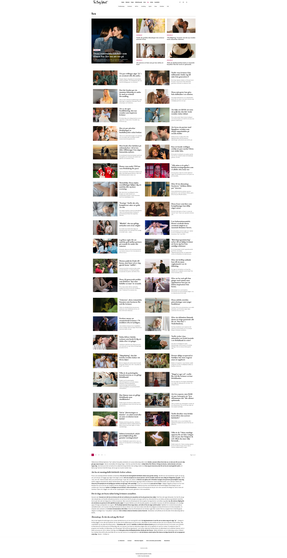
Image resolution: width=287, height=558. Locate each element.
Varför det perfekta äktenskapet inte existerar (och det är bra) (150, 38)
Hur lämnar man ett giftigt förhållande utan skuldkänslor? (129, 397)
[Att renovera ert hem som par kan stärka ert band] (150, 51)
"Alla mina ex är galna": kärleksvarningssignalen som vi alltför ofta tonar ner (182, 167)
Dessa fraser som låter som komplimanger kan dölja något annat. (181, 206)
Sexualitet (184, 14)
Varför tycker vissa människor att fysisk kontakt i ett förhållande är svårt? (182, 338)
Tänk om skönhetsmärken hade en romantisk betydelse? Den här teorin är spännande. (180, 63)
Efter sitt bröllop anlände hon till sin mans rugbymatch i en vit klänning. (181, 263)
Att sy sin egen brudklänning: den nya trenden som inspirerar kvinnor (128, 111)
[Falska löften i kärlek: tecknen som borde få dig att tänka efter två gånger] (105, 342)
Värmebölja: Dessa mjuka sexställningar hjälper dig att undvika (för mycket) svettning (130, 186)
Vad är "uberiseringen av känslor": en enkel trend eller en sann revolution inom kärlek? (130, 415)
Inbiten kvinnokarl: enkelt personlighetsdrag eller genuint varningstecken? (129, 435)
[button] (186, 2)
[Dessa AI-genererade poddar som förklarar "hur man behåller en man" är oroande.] (105, 284)
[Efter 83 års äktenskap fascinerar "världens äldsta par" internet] (157, 189)
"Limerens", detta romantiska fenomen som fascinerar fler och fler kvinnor (130, 302)
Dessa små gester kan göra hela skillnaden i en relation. (182, 93)
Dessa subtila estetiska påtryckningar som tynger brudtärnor (181, 302)
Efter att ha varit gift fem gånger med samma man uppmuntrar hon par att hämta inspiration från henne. (181, 282)
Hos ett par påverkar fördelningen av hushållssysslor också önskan (130, 130)
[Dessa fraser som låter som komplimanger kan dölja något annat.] (157, 209)
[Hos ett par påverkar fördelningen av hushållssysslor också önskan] (105, 133)
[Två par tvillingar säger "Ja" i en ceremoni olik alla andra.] (105, 77)
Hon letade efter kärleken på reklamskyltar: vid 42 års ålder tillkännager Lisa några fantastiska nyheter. (130, 148)
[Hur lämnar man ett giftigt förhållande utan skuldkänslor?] (105, 400)
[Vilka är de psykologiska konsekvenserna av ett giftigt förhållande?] (105, 379)
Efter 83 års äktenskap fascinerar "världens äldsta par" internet (181, 186)
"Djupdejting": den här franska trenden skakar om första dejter (129, 357)
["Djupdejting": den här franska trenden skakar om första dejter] (105, 360)
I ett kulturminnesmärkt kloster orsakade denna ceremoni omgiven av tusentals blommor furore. (181, 224)
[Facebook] (180, 2)
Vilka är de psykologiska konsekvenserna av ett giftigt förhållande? (130, 375)
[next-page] (105, 455)
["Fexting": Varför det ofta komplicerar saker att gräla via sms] (105, 209)
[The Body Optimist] (100, 2)
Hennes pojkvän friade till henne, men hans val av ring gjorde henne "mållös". (130, 263)
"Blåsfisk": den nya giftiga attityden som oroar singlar (129, 224)
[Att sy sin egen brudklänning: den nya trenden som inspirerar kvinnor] (105, 115)
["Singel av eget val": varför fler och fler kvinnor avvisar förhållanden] (157, 379)
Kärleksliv (191, 14)
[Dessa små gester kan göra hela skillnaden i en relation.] (157, 96)
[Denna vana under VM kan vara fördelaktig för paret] (105, 170)
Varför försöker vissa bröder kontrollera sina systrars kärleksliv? (182, 415)
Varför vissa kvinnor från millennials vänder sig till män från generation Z (181, 74)
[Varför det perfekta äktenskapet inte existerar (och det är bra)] (150, 26)
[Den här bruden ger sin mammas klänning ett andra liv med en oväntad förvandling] (105, 96)
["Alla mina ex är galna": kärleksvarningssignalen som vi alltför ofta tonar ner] (157, 170)
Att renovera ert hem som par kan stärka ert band (149, 63)
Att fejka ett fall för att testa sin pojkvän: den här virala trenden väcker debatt (182, 111)
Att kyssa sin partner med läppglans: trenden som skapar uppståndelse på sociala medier (181, 130)
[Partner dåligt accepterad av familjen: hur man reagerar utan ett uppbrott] (157, 360)
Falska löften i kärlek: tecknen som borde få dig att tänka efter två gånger (130, 339)
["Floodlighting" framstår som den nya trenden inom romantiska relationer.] (181, 26)
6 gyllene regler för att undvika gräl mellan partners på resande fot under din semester (130, 243)
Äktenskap (176, 14)
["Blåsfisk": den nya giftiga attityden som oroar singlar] (105, 227)
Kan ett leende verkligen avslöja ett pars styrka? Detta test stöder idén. (182, 149)
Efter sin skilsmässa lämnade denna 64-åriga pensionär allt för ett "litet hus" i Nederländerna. (182, 320)
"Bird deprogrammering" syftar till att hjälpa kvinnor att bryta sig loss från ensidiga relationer (182, 243)
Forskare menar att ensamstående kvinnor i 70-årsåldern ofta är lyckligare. (129, 320)
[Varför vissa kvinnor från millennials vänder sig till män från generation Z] (157, 77)
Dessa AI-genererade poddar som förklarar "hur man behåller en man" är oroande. (130, 281)
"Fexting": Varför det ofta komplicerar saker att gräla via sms (129, 205)
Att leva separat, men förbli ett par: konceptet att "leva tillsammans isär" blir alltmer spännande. (182, 397)
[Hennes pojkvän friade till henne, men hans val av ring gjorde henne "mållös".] (105, 266)
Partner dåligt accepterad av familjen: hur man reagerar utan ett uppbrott (182, 357)
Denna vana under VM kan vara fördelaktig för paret (129, 167)
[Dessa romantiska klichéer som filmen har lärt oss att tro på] (112, 41)
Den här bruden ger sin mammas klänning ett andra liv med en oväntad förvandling (130, 93)
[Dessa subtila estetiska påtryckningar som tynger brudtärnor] (157, 305)
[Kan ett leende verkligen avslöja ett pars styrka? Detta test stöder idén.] (157, 152)
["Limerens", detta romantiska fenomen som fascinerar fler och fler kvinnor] (105, 305)
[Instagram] (183, 2)
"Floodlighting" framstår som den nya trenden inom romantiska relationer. (181, 38)
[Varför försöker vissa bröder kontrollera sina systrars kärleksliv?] (157, 419)
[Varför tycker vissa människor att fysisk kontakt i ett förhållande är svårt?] (157, 342)
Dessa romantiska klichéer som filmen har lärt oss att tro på (110, 55)
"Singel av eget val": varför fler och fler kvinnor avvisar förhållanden (182, 376)
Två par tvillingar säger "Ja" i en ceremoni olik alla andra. (130, 74)
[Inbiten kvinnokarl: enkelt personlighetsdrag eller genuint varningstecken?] (105, 438)
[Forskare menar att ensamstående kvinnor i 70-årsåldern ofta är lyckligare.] (105, 323)
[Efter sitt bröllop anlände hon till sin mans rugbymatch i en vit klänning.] (157, 266)
